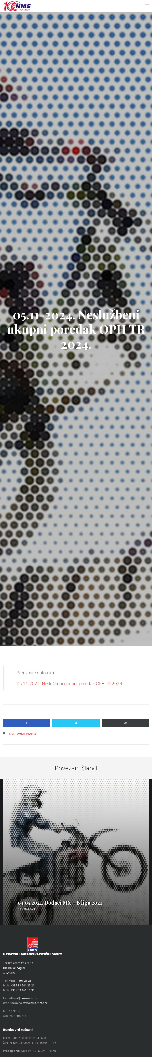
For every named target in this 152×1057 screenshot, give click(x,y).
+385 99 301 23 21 (22, 985)
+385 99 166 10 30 (22, 990)
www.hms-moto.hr (35, 1003)
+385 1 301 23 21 (20, 980)
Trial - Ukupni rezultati (23, 733)
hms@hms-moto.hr (24, 998)
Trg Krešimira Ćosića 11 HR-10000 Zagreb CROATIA (18, 967)
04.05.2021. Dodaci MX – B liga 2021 (60, 902)
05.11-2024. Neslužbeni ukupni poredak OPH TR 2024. (70, 683)
